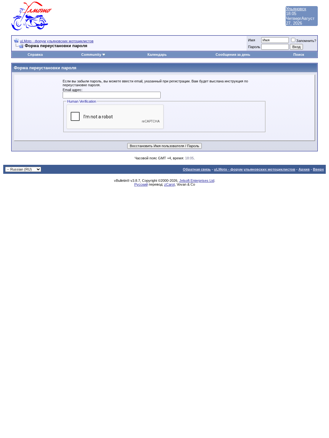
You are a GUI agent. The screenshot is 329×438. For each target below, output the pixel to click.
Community (91, 54)
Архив (304, 169)
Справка (35, 54)
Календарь (157, 54)
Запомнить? (306, 41)
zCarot (169, 184)
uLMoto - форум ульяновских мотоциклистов (56, 41)
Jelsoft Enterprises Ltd (196, 180)
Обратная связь (197, 169)
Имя (251, 40)
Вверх (318, 169)
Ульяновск (296, 8)
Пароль (254, 47)
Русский (141, 184)
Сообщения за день (233, 54)
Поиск (298, 54)
